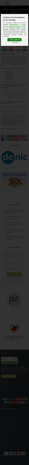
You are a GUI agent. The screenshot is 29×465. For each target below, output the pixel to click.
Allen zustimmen (15, 39)
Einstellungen (15, 42)
